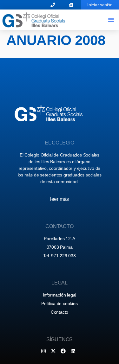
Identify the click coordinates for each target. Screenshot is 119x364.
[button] (111, 19)
